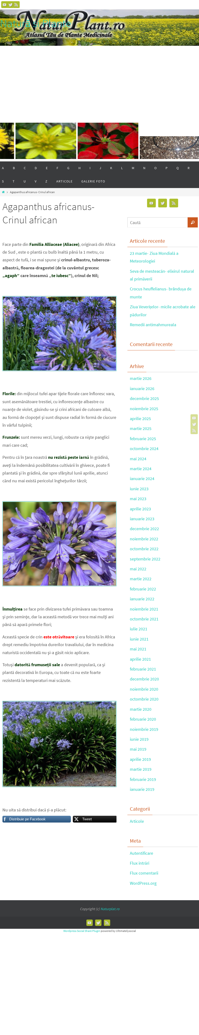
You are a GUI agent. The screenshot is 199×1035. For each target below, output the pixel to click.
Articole (137, 821)
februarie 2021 (143, 669)
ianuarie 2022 (142, 599)
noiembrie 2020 (144, 689)
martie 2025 (140, 428)
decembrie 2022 (144, 528)
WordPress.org (143, 883)
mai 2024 (138, 458)
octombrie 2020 (144, 699)
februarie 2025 (143, 438)
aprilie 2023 (140, 509)
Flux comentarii (144, 873)
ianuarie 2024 (142, 478)
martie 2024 (140, 468)
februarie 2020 (143, 719)
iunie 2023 (139, 488)
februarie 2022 (143, 589)
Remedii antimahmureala (153, 324)
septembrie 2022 (145, 559)
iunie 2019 (139, 739)
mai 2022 (138, 569)
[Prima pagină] (3, 192)
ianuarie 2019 (142, 789)
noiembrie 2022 (144, 539)
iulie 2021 (138, 629)
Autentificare (141, 853)
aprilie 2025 (140, 418)
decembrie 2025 (144, 398)
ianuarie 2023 (142, 518)
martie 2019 (140, 769)
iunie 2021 (139, 639)
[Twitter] (10, 4)
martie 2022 (140, 579)
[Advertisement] (99, 82)
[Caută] (193, 222)
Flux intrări (139, 863)
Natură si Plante (35, 23)
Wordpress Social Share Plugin (82, 931)
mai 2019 (138, 749)
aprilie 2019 (140, 759)
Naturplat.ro (109, 909)
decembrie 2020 (144, 679)
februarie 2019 (143, 779)
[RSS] (16, 4)
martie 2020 (140, 709)
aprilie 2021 (140, 659)
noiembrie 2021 (144, 609)
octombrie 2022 (144, 548)
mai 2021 (138, 649)
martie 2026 (140, 378)
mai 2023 (138, 498)
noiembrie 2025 (144, 408)
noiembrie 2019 (144, 729)
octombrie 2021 (144, 619)
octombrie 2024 (144, 448)
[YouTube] (4, 4)
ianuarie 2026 (142, 388)
